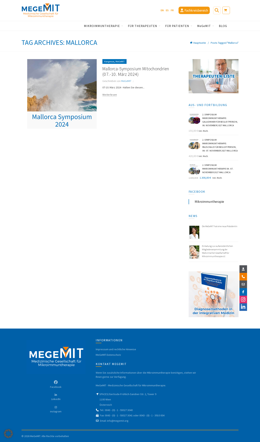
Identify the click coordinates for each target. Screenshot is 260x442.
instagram (55, 411)
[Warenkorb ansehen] (225, 10)
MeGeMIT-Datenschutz (108, 354)
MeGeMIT (120, 61)
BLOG (223, 26)
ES (167, 10)
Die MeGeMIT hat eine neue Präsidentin (219, 226)
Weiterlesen (109, 94)
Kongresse (109, 61)
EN (162, 10)
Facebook (55, 387)
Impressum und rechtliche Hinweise (116, 349)
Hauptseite (199, 42)
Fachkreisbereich (196, 10)
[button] (8, 433)
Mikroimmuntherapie (209, 202)
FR (172, 10)
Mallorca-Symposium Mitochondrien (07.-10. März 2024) (135, 71)
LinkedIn (56, 399)
